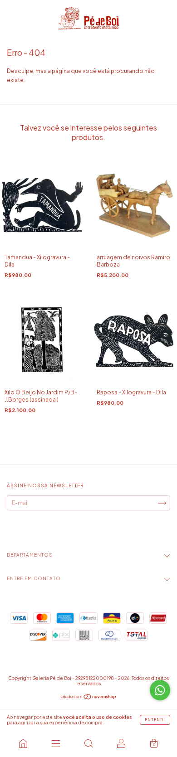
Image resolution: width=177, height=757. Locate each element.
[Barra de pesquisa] (88, 743)
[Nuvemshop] (88, 697)
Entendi (155, 720)
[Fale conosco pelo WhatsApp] (160, 690)
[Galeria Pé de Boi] (23, 743)
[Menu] (55, 743)
